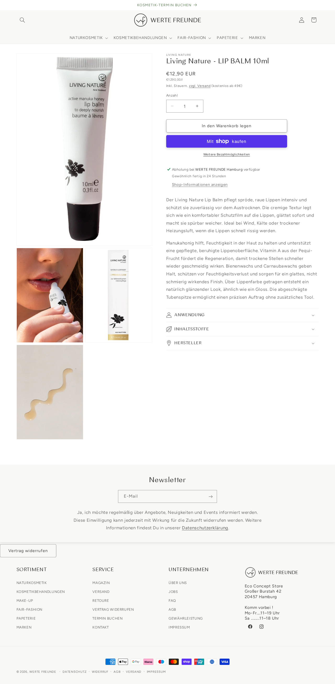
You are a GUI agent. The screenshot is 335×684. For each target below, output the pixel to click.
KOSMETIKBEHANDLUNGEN (40, 591)
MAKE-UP (24, 600)
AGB (172, 609)
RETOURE (100, 600)
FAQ (172, 600)
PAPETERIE (26, 618)
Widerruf (100, 672)
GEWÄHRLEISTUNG (186, 618)
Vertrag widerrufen (28, 550)
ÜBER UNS (178, 582)
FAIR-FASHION (29, 609)
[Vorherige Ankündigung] (18, 5)
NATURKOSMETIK (31, 582)
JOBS (173, 591)
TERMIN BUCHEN (107, 618)
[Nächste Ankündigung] (317, 5)
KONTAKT (100, 627)
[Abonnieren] (211, 496)
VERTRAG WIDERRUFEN (113, 609)
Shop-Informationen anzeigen (200, 184)
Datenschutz (74, 672)
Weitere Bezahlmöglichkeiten (226, 154)
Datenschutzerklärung (205, 527)
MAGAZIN (101, 582)
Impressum (156, 672)
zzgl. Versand (200, 86)
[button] (22, 20)
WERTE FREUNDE (42, 672)
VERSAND (100, 591)
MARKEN (24, 627)
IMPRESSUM (179, 627)
